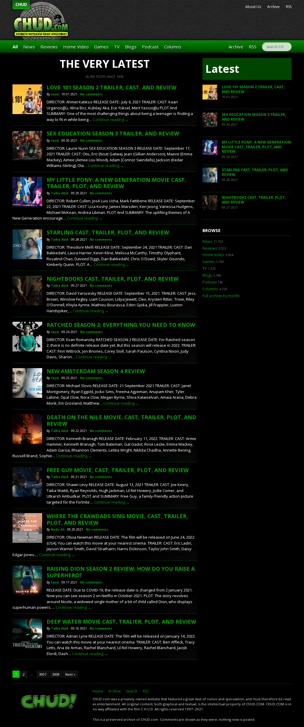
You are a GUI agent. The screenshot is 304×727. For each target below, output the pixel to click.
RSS (289, 6)
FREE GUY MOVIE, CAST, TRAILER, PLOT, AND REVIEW (118, 470)
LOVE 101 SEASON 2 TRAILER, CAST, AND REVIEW (111, 87)
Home (98, 691)
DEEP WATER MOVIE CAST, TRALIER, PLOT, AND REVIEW (121, 621)
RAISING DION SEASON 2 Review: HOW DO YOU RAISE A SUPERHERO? (121, 572)
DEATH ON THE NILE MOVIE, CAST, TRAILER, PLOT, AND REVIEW (121, 420)
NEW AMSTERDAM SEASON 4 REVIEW (96, 371)
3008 (55, 674)
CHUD (21, 4)
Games (101, 47)
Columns (172, 47)
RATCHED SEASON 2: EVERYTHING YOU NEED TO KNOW (121, 324)
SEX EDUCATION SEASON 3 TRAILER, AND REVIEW (113, 133)
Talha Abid (59, 193)
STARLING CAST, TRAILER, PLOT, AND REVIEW (108, 232)
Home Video (76, 47)
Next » (70, 674)
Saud (55, 94)
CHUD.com (49, 702)
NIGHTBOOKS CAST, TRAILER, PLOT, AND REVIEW (112, 278)
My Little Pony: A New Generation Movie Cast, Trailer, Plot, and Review (116, 183)
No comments (91, 94)
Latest (222, 68)
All (15, 47)
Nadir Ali (57, 529)
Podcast (150, 47)
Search (131, 691)
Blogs (131, 47)
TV (117, 47)
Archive (273, 6)
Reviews (49, 47)
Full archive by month (221, 295)
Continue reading (111, 119)
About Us (253, 6)
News (29, 47)
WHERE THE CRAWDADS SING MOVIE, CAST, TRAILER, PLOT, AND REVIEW (117, 519)
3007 (42, 674)
